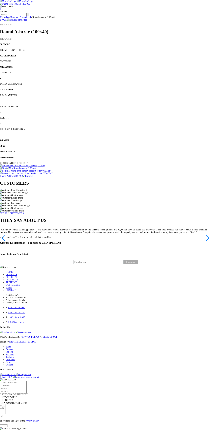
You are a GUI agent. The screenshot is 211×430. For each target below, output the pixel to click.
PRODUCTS (12, 279)
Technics (10, 357)
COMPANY (11, 274)
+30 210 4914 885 (16, 317)
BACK (3, 20)
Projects (9, 352)
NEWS (9, 287)
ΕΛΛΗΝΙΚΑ (6, 377)
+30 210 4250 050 (16, 307)
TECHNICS (11, 282)
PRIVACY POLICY (30, 337)
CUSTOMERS (13, 285)
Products (10, 354)
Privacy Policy (32, 421)
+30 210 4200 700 (16, 312)
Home (8, 346)
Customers (10, 359)
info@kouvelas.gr (16, 322)
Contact (9, 364)
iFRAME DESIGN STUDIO (22, 341)
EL (1, 9)
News (8, 362)
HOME (9, 272)
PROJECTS (11, 277)
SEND (3, 426)
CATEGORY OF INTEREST (14, 394)
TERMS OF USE (49, 337)
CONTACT (11, 290)
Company (10, 349)
